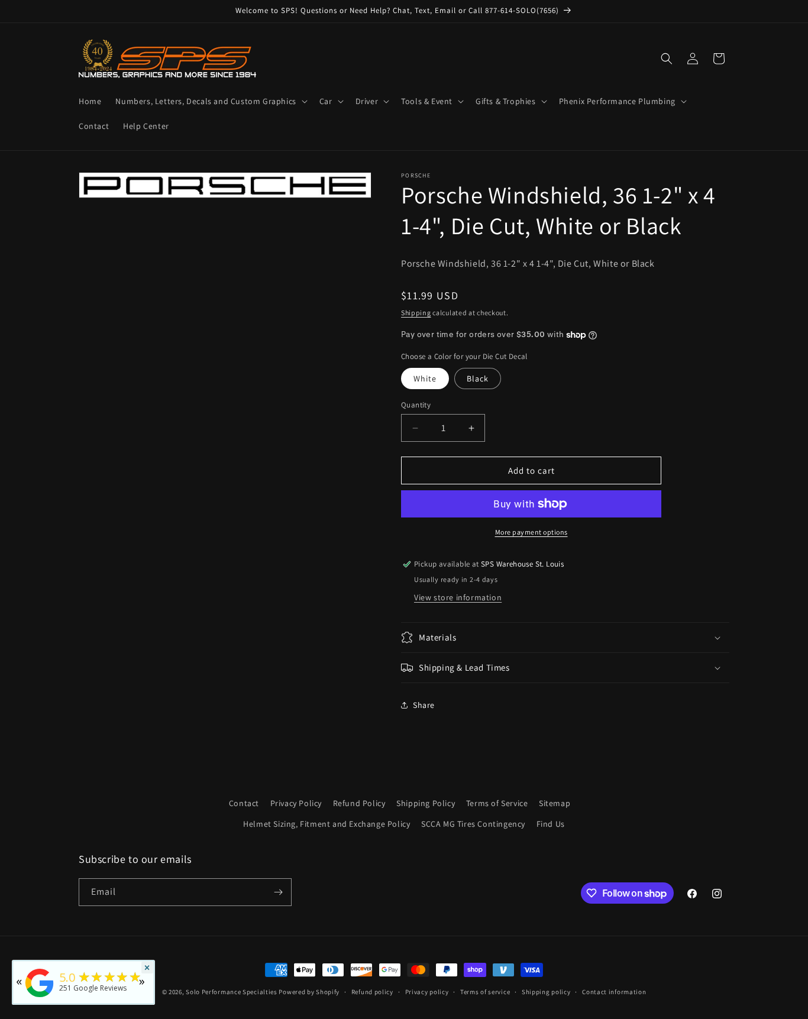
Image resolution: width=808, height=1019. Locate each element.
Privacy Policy (296, 803)
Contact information (614, 992)
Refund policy (372, 992)
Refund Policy (359, 803)
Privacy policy (427, 992)
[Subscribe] (278, 892)
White (425, 378)
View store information (458, 597)
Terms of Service (497, 803)
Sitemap (554, 803)
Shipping (416, 312)
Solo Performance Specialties (231, 992)
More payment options (531, 532)
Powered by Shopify (309, 992)
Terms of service (485, 992)
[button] (210, 101)
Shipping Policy (425, 803)
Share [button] (424, 705)
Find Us (550, 824)
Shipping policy (546, 992)
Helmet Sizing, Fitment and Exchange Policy (326, 824)
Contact (244, 803)
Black (478, 378)
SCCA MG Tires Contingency (473, 824)
